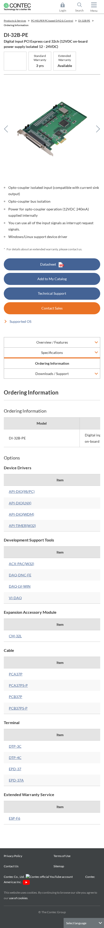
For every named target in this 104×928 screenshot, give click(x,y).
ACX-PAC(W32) (21, 564)
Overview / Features (52, 342)
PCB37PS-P (18, 708)
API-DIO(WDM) (21, 514)
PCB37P (15, 696)
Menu (93, 10)
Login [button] (65, 7)
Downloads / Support (52, 373)
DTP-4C (15, 757)
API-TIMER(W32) (22, 525)
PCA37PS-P (18, 685)
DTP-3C (15, 746)
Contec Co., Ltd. (15, 877)
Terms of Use (62, 856)
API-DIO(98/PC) (22, 491)
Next (96, 129)
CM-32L (15, 636)
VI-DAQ (15, 598)
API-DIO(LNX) (20, 503)
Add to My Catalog (52, 279)
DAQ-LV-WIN (20, 586)
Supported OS (20, 321)
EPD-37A (16, 780)
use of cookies (18, 898)
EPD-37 (15, 769)
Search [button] (81, 7)
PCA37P (15, 674)
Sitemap (59, 866)
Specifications (52, 352)
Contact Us (11, 866)
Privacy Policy (13, 856)
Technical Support (52, 293)
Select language (76, 923)
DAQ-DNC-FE (20, 575)
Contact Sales (52, 308)
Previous (7, 129)
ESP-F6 (14, 818)
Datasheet (48, 264)
